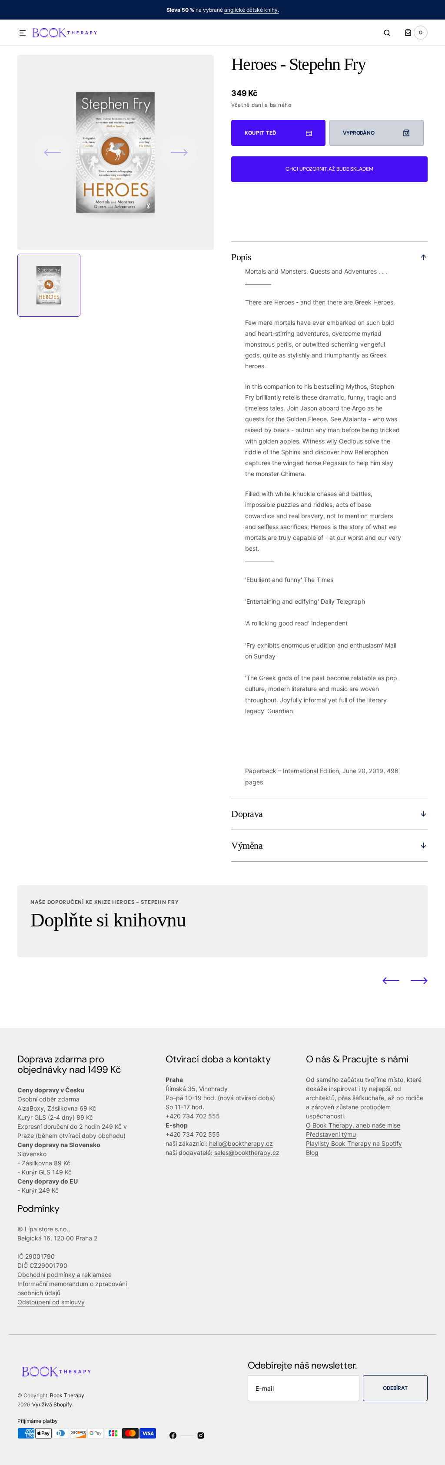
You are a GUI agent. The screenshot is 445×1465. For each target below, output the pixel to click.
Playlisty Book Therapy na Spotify (354, 1143)
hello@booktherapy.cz (241, 1143)
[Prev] (390, 980)
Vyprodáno (359, 132)
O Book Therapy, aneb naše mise (353, 1125)
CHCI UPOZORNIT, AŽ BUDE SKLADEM (329, 168)
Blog (312, 1152)
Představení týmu (331, 1134)
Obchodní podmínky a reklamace (64, 1274)
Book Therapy (67, 1395)
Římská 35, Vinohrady (197, 1088)
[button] (22, 33)
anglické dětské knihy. (251, 10)
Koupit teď (260, 132)
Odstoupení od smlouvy (51, 1302)
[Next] (419, 980)
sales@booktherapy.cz (246, 1152)
